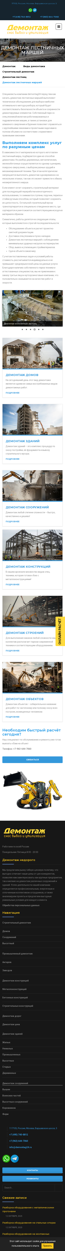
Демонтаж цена (11, 1024)
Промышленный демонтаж (17, 953)
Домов (6, 931)
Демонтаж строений (25, 633)
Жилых (6, 1042)
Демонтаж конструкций (28, 566)
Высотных (8, 1060)
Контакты (32, 1170)
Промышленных (11, 1054)
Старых (6, 1067)
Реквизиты (33, 1179)
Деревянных (9, 1073)
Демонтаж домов (22, 375)
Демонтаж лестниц (14, 77)
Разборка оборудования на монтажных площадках (25, 1236)
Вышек (6, 1089)
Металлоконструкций (14, 989)
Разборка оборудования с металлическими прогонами (28, 1209)
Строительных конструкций (17, 1006)
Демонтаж (8, 66)
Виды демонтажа (34, 66)
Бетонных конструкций (15, 997)
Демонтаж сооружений (27, 507)
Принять (47, 1246)
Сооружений (9, 937)
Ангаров (6, 962)
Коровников (9, 1108)
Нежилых (7, 1048)
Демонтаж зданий (22, 441)
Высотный (8, 943)
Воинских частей (11, 1095)
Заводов (7, 970)
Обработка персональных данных (20, 905)
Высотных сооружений (15, 1102)
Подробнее (12, 393)
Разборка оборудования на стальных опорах (29, 1222)
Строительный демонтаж (18, 71)
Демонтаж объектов (25, 699)
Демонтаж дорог (11, 1016)
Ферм (5, 1114)
